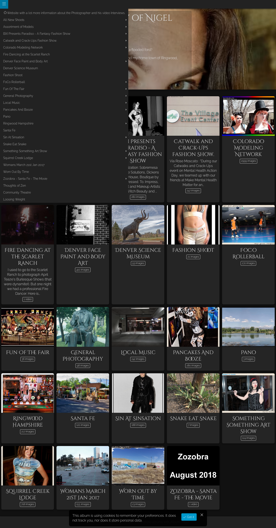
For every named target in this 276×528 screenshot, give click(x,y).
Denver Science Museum (20, 68)
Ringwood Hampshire (18, 123)
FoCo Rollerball (14, 82)
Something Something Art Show (25, 151)
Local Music (11, 102)
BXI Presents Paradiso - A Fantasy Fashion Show (36, 33)
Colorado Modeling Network (23, 47)
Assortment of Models (18, 26)
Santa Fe (9, 130)
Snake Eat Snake (14, 144)
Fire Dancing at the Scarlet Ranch (26, 54)
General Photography (18, 96)
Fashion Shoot (12, 75)
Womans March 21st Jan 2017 (23, 165)
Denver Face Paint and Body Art (25, 61)
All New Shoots (13, 20)
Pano (6, 116)
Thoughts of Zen (14, 185)
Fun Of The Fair (13, 89)
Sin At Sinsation (13, 137)
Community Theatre (17, 192)
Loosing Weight (14, 199)
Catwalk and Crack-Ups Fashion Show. (30, 40)
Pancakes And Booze (18, 109)
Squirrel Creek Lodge (18, 158)
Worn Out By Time (16, 171)
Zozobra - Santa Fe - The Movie (25, 178)
